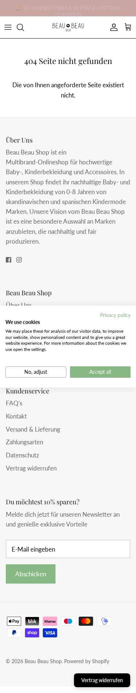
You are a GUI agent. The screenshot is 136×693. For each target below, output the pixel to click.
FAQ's (14, 403)
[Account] (112, 27)
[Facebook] (8, 260)
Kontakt (16, 416)
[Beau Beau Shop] (68, 27)
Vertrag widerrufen (31, 468)
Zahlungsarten (24, 442)
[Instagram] (19, 260)
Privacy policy (115, 315)
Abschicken (30, 574)
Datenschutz (22, 455)
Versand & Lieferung (33, 429)
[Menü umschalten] (8, 27)
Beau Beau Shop (43, 661)
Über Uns (19, 305)
